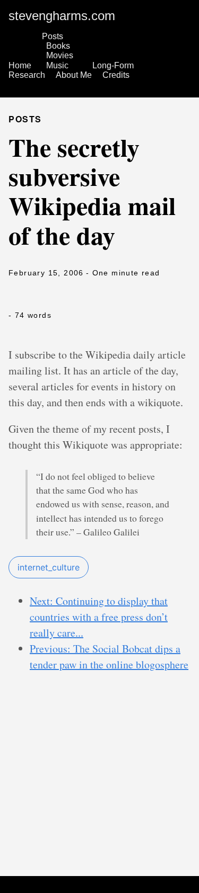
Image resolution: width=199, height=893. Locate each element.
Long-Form (113, 65)
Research (26, 74)
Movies (59, 55)
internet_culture (49, 567)
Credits (115, 74)
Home (19, 65)
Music (57, 65)
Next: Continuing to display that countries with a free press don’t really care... (99, 617)
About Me (74, 74)
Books (58, 45)
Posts (52, 36)
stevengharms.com (61, 15)
